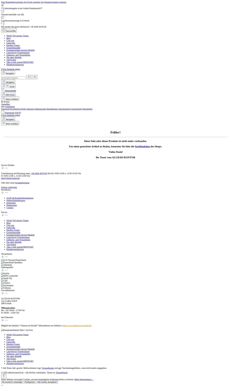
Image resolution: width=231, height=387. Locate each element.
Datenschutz (11, 205)
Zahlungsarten (40, 109)
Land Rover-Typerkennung (18, 52)
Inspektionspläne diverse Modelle (20, 50)
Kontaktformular (22, 183)
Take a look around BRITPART (20, 62)
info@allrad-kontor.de (10, 178)
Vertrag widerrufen (9, 187)
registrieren (10, 106)
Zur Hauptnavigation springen (53, 2)
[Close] (2, 385)
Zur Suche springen (32, 2)
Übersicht (5, 109)
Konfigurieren (30, 382)
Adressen (30, 109)
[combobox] (13, 77)
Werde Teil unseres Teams (17, 36)
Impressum (11, 203)
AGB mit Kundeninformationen (19, 198)
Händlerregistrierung (15, 64)
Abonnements (64, 109)
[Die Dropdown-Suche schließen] (35, 77)
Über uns (10, 40)
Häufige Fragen (13, 45)
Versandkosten (48, 368)
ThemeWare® (62, 372)
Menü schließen (12, 99)
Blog (8, 38)
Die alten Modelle (14, 57)
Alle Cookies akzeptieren (47, 382)
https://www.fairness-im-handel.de (77, 325)
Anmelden (5, 104)
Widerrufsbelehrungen (15, 200)
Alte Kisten (11, 60)
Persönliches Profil (18, 109)
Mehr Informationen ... (84, 379)
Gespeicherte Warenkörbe (81, 109)
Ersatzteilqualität (13, 48)
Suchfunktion (143, 146)
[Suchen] (29, 77)
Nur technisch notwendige (12, 382)
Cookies (9, 208)
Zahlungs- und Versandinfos (18, 55)
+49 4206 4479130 (39, 173)
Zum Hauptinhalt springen (12, 2)
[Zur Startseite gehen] (10, 69)
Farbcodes (10, 43)
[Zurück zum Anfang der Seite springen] (3, 376)
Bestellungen (52, 109)
